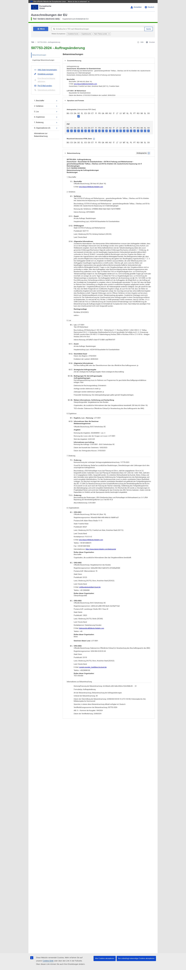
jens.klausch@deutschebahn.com (85, 84)
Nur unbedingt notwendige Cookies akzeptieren (136, 958)
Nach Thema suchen (101, 34)
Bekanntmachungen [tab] (39, 55)
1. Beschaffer (39, 100)
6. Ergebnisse (39, 117)
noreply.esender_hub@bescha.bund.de (93, 667)
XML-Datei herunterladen (47, 70)
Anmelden (138, 7)
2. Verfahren (38, 106)
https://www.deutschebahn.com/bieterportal (101, 549)
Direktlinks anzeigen (45, 74)
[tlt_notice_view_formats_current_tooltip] (149, 153)
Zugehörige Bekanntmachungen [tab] (43, 60)
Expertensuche (86, 34)
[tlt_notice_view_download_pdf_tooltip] (68, 130)
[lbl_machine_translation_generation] (94, 139)
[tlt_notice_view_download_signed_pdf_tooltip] (78, 116)
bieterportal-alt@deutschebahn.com (91, 628)
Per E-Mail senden (45, 86)
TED (32, 42)
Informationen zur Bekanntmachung (41, 134)
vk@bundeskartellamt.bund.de (90, 587)
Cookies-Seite (48, 961)
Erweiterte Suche (73, 34)
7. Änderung (38, 122)
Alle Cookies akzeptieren (104, 958)
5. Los (36, 111)
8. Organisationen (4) (42, 128)
